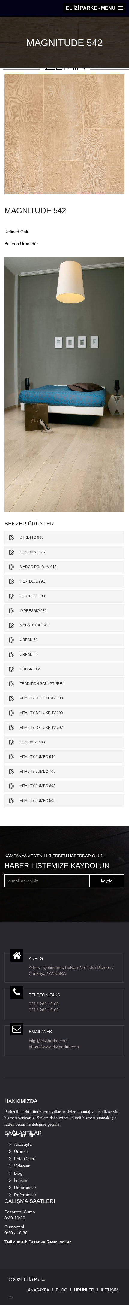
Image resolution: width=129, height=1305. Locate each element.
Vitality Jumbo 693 (38, 786)
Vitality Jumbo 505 (38, 801)
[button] (94, 8)
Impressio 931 (33, 611)
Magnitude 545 (34, 625)
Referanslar (25, 1187)
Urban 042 (30, 669)
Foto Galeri (24, 1158)
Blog (18, 1173)
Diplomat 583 (32, 742)
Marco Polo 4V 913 (38, 567)
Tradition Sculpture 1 (42, 684)
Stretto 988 (32, 537)
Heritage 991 (32, 581)
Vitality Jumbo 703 (38, 771)
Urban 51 (29, 640)
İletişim (20, 1180)
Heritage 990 (32, 596)
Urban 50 (29, 654)
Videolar (22, 1166)
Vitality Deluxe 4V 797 (41, 728)
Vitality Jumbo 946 (38, 757)
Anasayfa (23, 1144)
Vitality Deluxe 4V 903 (41, 698)
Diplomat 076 (32, 552)
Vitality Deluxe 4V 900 (41, 713)
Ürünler (21, 1151)
